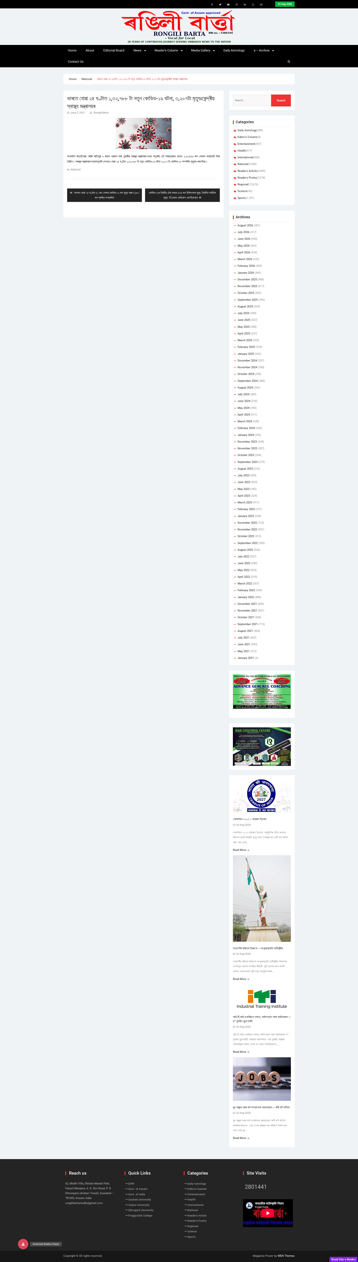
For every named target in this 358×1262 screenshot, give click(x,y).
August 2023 (245, 468)
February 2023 (246, 509)
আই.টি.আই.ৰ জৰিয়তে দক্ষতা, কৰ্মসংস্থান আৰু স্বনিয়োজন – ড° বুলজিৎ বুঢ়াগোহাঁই (262, 1019)
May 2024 (243, 408)
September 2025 (248, 299)
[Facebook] (212, 4)
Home (72, 50)
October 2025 (246, 293)
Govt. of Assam (137, 1188)
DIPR (131, 1183)
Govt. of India (136, 1194)
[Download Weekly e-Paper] (23, 1244)
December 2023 (247, 441)
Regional (243, 184)
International (245, 157)
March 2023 (245, 502)
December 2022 (247, 522)
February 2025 (246, 347)
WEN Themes (286, 1256)
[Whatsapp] (253, 4)
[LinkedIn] (245, 4)
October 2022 (246, 536)
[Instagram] (236, 4)
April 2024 (244, 414)
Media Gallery (200, 50)
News (138, 50)
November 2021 (247, 610)
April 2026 (244, 252)
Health (242, 150)
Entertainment (246, 144)
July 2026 (243, 232)
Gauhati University (139, 1199)
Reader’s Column (166, 50)
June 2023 (244, 482)
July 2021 (243, 637)
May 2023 (243, 489)
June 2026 (244, 239)
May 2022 (243, 570)
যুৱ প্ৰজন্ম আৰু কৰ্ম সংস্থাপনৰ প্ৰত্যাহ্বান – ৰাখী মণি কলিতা (261, 1107)
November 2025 (247, 286)
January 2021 (246, 658)
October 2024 (246, 374)
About (90, 50)
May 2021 (243, 651)
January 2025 (246, 354)
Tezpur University (139, 1204)
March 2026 (245, 259)
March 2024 (245, 421)
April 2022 (244, 577)
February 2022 (246, 590)
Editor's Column (247, 137)
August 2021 (245, 631)
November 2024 (247, 367)
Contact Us (76, 61)
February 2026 (246, 266)
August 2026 (245, 225)
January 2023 (246, 516)
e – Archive (261, 50)
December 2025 (247, 279)
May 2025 (243, 327)
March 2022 (245, 583)
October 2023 (246, 455)
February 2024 (246, 428)
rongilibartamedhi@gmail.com (84, 1203)
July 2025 (243, 313)
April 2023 (244, 495)
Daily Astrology (234, 50)
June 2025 (244, 320)
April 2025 (244, 333)
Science (242, 191)
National (76, 169)
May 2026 (243, 245)
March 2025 (245, 340)
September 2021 (248, 624)
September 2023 (248, 462)
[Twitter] (220, 4)
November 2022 (247, 529)
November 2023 (247, 448)
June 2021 (244, 644)
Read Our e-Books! (343, 1259)
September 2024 (248, 381)
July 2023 (243, 475)
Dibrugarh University (141, 1210)
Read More (239, 850)
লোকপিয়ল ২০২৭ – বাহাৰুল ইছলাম (250, 819)
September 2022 (248, 543)
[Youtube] (228, 4)
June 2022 (244, 563)
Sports (242, 198)
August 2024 (245, 387)
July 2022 (243, 556)
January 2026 (246, 272)
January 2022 (246, 597)
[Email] (261, 4)
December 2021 (247, 604)
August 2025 (245, 306)
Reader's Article (247, 171)
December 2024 (247, 360)
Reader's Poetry (247, 177)
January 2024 (246, 435)
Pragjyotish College (140, 1215)
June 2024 (244, 401)
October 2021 (246, 617)
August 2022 (245, 549)
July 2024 (243, 394)
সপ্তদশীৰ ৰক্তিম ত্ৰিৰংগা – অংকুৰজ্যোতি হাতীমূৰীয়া (258, 948)
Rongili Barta (101, 112)
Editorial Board (113, 50)
